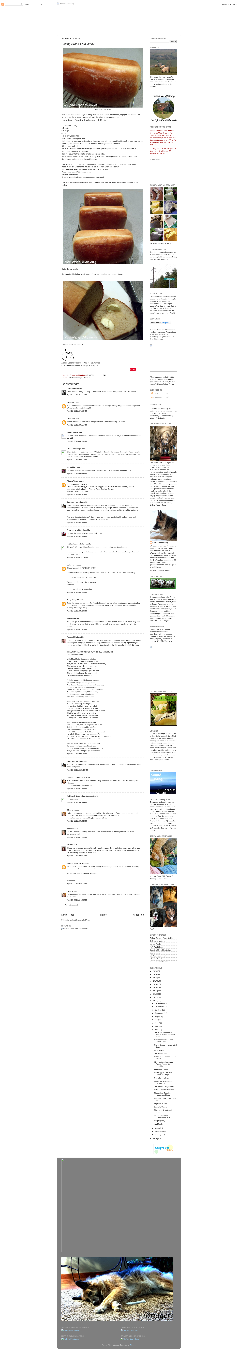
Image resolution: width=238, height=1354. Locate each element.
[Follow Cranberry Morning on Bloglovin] (160, 324)
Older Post (138, 914)
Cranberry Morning (75, 502)
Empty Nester (72, 432)
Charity (70, 810)
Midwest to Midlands (76, 530)
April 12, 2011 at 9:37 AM (77, 495)
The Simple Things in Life (164, 1086)
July (156, 1020)
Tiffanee (70, 829)
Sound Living (155, 953)
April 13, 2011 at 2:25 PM (77, 789)
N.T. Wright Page (156, 947)
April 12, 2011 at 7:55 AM (77, 395)
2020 (155, 971)
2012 (155, 997)
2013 (155, 994)
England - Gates (160, 1104)
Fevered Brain (73, 637)
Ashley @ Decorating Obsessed (80, 796)
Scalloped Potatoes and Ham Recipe (163, 1041)
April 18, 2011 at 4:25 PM (77, 900)
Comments (157, 398)
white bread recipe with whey (79, 378)
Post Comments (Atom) (81, 920)
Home (103, 914)
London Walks (155, 944)
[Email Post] (104, 375)
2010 (155, 1139)
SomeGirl (71, 618)
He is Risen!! (159, 1050)
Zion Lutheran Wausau (159, 962)
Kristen (70, 845)
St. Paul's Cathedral (157, 956)
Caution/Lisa (72, 388)
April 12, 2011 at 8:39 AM (77, 441)
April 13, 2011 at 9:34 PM (77, 821)
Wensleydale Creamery (159, 959)
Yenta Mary (71, 467)
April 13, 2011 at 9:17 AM (77, 754)
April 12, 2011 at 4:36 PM (77, 592)
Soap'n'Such (96, 365)
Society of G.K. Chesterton (160, 950)
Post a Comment (71, 905)
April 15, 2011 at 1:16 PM (77, 884)
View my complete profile (160, 570)
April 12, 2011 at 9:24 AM (77, 474)
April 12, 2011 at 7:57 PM (77, 630)
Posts (155, 393)
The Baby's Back (160, 1054)
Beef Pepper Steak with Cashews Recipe (163, 1074)
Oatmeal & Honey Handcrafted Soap (162, 1116)
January (158, 1135)
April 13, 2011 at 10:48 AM (77, 770)
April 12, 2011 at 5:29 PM (77, 611)
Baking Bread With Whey (164, 1090)
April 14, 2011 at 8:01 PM (77, 856)
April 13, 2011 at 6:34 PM (77, 802)
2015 (155, 987)
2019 (155, 974)
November (159, 1007)
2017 (155, 981)
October (158, 1010)
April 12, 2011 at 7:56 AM (77, 411)
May (157, 1026)
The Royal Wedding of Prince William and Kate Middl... (164, 1034)
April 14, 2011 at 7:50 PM (77, 837)
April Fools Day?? (161, 1069)
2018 (155, 978)
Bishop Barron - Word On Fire (161, 938)
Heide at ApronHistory (76, 544)
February (158, 1131)
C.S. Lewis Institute (157, 941)
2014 (155, 991)
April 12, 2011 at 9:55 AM (77, 522)
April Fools (158, 1124)
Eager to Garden (160, 1107)
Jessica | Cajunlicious (76, 777)
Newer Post (67, 914)
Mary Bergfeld (73, 600)
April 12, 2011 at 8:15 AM (77, 425)
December (159, 1003)
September (159, 1013)
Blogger (133, 1345)
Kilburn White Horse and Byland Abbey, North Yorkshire (163, 1064)
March (157, 1128)
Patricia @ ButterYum (76, 863)
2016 (155, 984)
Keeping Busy (159, 1121)
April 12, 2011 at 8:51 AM (77, 460)
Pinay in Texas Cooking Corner (101, 489)
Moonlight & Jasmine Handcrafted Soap (162, 1094)
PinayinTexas (72, 481)
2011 (155, 1001)
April (157, 1030)
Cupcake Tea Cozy (161, 1078)
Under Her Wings (74, 449)
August (158, 1016)
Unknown (71, 402)
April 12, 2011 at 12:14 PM (77, 557)
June (157, 1023)
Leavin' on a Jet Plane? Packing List (163, 1082)
